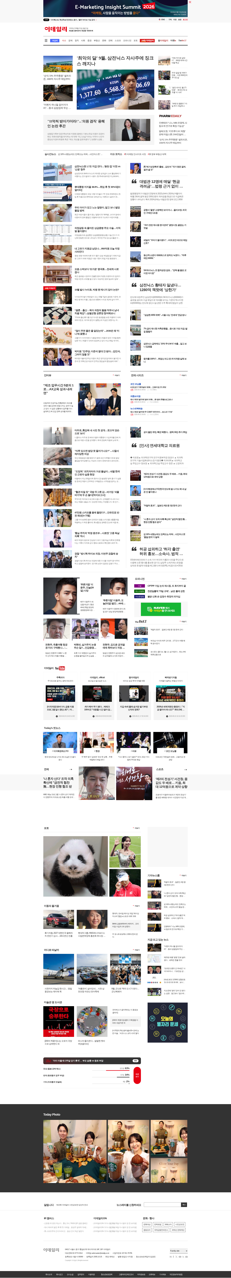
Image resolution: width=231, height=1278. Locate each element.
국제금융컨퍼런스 (161, 1230)
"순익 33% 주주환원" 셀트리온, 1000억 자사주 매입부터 (173, 141)
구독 (170, 20)
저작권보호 (141, 1274)
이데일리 (69, 29)
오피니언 (127, 40)
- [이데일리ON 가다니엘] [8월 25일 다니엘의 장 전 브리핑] (114, 1223)
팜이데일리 (173, 116)
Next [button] (71, 769)
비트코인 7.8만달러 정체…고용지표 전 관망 (148, 387)
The (182, 40)
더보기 (117, 375)
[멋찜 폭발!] (125, 870)
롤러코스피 (140, 154)
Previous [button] (70, 769)
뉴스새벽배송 (136, 408)
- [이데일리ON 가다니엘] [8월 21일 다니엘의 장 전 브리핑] (114, 1231)
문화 (104, 40)
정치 (77, 40)
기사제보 (162, 1274)
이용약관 (91, 1274)
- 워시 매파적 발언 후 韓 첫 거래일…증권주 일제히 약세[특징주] (66, 1227)
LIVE (46, 20)
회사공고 (59, 1274)
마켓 (173, 40)
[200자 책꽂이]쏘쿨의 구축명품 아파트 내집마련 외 (125, 1021)
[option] (94, 19)
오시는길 (70, 1274)
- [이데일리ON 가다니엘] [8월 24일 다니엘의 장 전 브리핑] (114, 1227)
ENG (163, 20)
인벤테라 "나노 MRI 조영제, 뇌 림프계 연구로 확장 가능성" (173, 124)
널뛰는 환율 (154, 154)
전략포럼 (157, 1224)
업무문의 (81, 1274)
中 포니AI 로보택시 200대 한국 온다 (125, 935)
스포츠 (118, 40)
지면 (174, 20)
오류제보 (152, 1274)
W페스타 (168, 1224)
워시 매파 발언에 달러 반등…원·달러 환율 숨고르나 (151, 399)
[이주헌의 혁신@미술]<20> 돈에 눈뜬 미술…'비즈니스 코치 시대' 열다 (125, 1031)
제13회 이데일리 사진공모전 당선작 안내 (72, 1205)
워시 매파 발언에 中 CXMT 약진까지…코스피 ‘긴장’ (151, 412)
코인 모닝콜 (135, 384)
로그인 (185, 20)
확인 (184, 1205)
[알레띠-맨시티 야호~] (125, 837)
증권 (89, 40)
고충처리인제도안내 (126, 1274)
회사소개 (48, 1274)
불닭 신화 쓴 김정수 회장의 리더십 (164, 596)
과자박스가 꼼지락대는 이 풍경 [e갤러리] (125, 1011)
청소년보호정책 (106, 1274)
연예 (110, 40)
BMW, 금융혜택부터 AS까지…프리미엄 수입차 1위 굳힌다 (125, 925)
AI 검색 (54, 41)
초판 (179, 20)
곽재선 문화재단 (178, 1230)
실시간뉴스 (50, 154)
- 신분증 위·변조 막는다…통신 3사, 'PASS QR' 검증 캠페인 (65, 1223)
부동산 (97, 40)
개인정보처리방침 (176, 1274)
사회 (83, 40)
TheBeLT (128, 154)
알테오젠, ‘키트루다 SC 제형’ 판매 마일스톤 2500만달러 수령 (172, 133)
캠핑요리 (146, 1230)
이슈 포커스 (116, 154)
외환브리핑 (135, 396)
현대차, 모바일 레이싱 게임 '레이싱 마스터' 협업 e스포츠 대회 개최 (125, 914)
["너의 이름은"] (75, 837)
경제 (70, 40)
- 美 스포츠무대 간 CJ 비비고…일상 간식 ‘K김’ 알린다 (63, 1231)
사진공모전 (179, 1224)
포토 (136, 40)
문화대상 (146, 1224)
